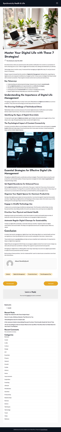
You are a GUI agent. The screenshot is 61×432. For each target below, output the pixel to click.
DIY (6, 352)
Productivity (8, 394)
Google (9, 307)
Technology (7, 409)
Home (6, 373)
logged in (28, 295)
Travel (6, 413)
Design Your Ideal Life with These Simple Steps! (17, 314)
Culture (6, 346)
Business (7, 337)
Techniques (7, 406)
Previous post (10, 283)
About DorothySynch (22, 261)
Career (6, 340)
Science (6, 403)
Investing (7, 382)
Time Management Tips (45, 274)
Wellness (7, 419)
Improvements (8, 376)
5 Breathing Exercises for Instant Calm (15, 319)
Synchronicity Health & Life (14, 3)
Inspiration (7, 379)
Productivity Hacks (32, 274)
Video (6, 416)
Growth (7, 364)
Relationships (8, 397)
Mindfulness (8, 388)
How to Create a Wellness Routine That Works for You (19, 317)
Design (6, 349)
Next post (50, 283)
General (7, 361)
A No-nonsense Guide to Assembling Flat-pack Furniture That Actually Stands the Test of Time (29, 322)
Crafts (6, 343)
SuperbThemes (44, 429)
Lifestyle (8, 274)
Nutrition (7, 391)
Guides (6, 367)
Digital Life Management (19, 274)
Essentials (7, 355)
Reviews (7, 400)
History (6, 370)
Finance (7, 358)
